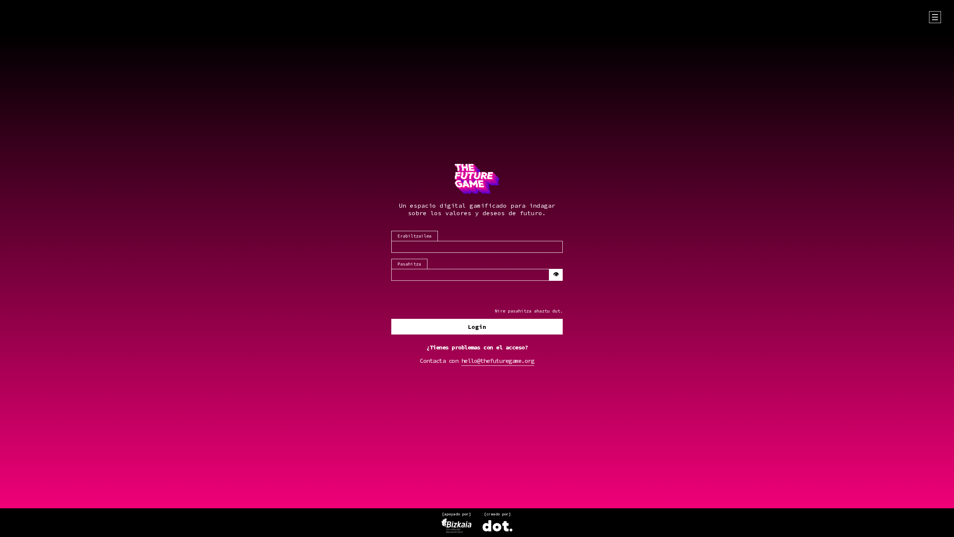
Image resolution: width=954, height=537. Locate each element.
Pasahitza (409, 264)
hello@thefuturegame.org (497, 360)
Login (477, 326)
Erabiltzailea (415, 236)
